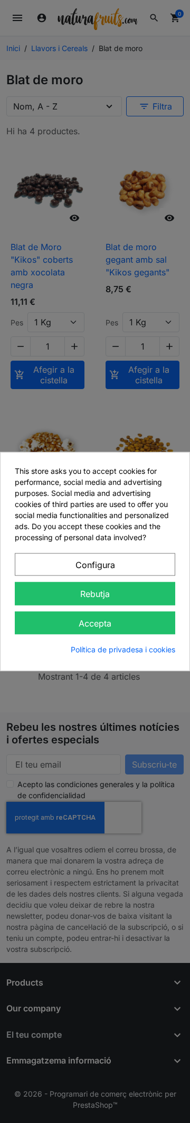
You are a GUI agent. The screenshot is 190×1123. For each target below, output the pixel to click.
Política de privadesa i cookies (123, 649)
